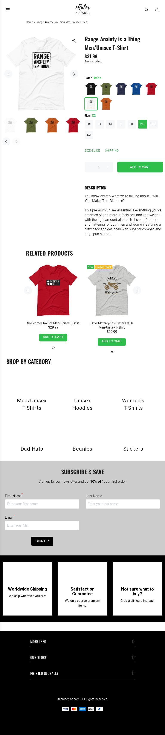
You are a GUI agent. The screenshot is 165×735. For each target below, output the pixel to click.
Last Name (94, 496)
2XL (142, 124)
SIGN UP (42, 541)
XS (89, 124)
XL (132, 124)
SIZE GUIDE (92, 150)
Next (74, 74)
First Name (14, 496)
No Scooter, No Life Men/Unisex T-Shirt (53, 323)
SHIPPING (112, 150)
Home (29, 22)
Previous (8, 74)
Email (10, 517)
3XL (153, 124)
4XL (89, 134)
